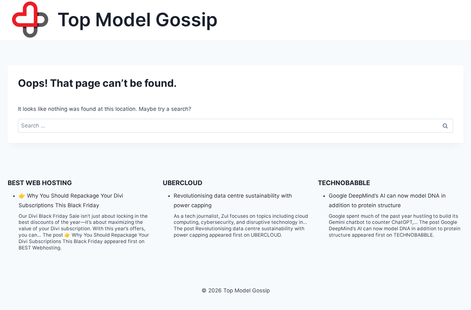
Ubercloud (182, 183)
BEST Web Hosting (40, 183)
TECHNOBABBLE (344, 183)
